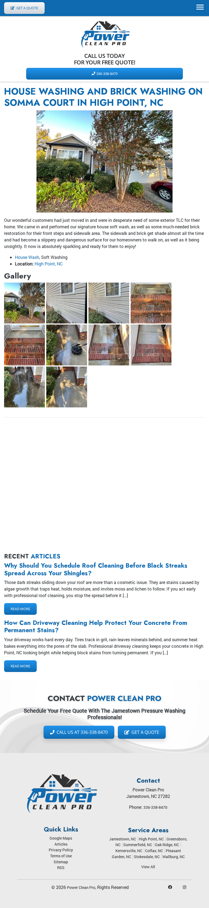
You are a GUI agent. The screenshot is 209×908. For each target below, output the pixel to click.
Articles (60, 844)
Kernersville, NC (128, 850)
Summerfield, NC (137, 844)
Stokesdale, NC (147, 856)
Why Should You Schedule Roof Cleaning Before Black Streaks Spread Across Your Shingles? (95, 569)
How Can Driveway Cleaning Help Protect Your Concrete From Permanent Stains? (95, 626)
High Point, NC (49, 264)
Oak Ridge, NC (167, 844)
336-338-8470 (107, 73)
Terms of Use (61, 855)
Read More (20, 608)
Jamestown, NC (122, 839)
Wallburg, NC (173, 856)
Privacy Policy (61, 849)
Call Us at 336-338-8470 (82, 732)
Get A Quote (27, 7)
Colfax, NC (154, 850)
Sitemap (61, 861)
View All (148, 866)
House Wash (27, 257)
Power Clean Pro (81, 887)
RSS (60, 867)
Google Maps (61, 838)
